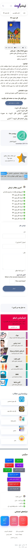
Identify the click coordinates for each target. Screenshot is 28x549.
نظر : (24, 253)
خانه (24, 13)
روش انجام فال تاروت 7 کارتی (17, 118)
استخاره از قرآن (19, 470)
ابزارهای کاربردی (8, 531)
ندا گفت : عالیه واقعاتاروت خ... (15, 506)
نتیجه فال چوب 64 (17, 195)
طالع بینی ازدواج (14, 475)
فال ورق (19, 460)
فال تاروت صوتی (14, 484)
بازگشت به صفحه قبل (14, 103)
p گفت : (21, 503)
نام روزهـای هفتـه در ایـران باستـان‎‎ (13, 192)
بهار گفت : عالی (19, 500)
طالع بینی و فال (19, 531)
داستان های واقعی (14, 479)
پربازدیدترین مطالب (20, 393)
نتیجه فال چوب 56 (17, 219)
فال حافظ (9, 465)
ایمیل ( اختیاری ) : (20, 242)
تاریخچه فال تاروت (21, 108)
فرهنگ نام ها (19, 534)
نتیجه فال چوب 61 (17, 204)
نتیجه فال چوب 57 (17, 216)
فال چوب (9, 460)
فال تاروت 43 (6, 13)
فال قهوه (19, 465)
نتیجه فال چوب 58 (17, 213)
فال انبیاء (7, 470)
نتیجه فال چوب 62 (17, 201)
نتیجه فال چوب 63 (17, 198)
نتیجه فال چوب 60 (17, 207)
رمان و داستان (14, 538)
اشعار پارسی (9, 534)
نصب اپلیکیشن (14, 327)
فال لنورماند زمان (14, 489)
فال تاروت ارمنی (22, 110)
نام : (24, 232)
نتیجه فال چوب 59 (17, 210)
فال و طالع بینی (16, 13)
